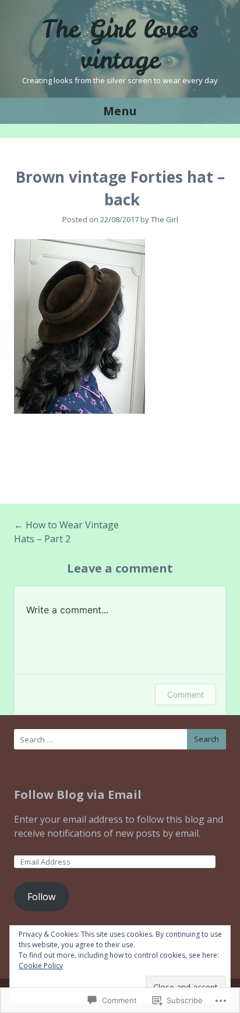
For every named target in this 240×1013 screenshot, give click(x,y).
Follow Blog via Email (78, 794)
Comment (185, 694)
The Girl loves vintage (120, 44)
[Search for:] (120, 739)
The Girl (164, 219)
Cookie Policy (41, 966)
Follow (41, 896)
